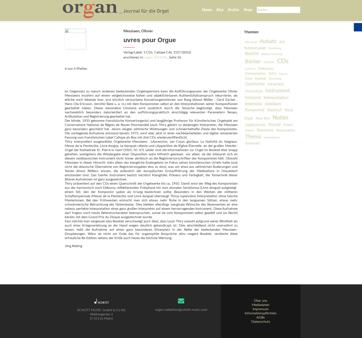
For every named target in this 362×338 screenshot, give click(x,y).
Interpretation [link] (276, 98)
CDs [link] (282, 61)
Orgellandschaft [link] (255, 125)
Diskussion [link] (266, 68)
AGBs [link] (260, 317)
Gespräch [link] (276, 84)
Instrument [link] (277, 90)
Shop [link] (247, 10)
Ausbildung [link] (275, 48)
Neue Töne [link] (263, 118)
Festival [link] (260, 78)
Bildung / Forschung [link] (271, 54)
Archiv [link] (233, 10)
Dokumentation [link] (255, 73)
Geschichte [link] (255, 84)
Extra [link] (248, 78)
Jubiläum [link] (273, 104)
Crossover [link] (250, 69)
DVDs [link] (272, 73)
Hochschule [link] (253, 91)
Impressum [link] (261, 309)
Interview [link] (253, 104)
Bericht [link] (252, 54)
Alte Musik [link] (251, 42)
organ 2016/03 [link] (156, 57)
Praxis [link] (288, 125)
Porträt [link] (274, 125)
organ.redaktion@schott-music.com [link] (181, 309)
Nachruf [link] (274, 110)
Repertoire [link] (265, 130)
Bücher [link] (253, 61)
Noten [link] (280, 117)
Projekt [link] (249, 130)
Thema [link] (253, 136)
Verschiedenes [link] (271, 137)
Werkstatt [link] (252, 143)
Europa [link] (283, 74)
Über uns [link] (260, 300)
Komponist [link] (254, 110)
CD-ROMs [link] (269, 62)
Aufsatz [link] (268, 41)
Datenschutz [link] (260, 321)
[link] (116, 10)
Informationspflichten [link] (261, 313)
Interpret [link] (253, 98)
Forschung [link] (275, 79)
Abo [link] (220, 10)
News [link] (207, 10)
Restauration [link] (285, 130)
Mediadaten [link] (260, 305)
